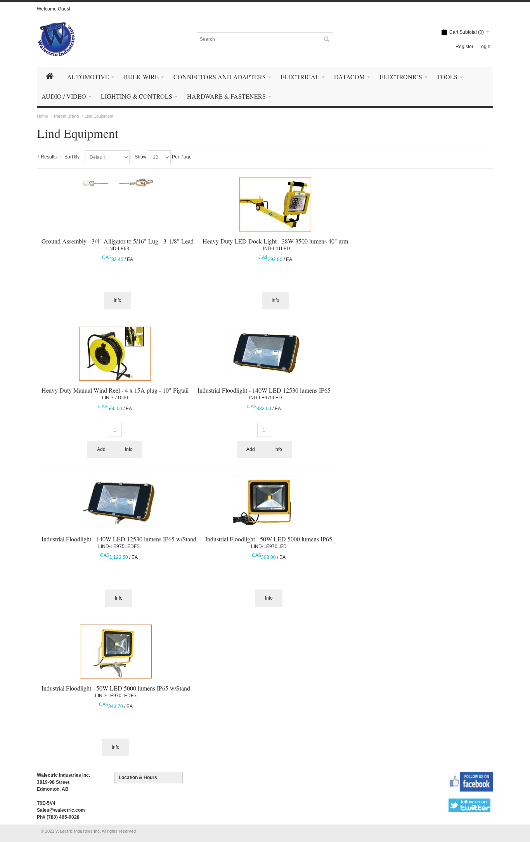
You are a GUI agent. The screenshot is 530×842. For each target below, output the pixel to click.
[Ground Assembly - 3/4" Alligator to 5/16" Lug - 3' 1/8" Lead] (118, 183)
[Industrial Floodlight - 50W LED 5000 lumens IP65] (268, 502)
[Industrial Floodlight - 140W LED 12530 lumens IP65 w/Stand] (119, 502)
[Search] (326, 39)
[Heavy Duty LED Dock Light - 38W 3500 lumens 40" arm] (275, 204)
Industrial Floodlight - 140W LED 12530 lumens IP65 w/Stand (119, 539)
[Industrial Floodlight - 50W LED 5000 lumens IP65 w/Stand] (116, 651)
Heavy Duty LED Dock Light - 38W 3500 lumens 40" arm (275, 241)
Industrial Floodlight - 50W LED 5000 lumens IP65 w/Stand (116, 688)
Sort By (72, 157)
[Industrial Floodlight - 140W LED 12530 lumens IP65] (264, 353)
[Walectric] (56, 39)
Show (141, 157)
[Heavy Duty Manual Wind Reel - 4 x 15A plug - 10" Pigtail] (115, 354)
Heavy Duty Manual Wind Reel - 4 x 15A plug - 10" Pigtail (115, 390)
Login (484, 46)
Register (464, 46)
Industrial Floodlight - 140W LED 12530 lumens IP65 (264, 390)
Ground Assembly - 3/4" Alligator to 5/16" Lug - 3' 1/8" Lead (118, 241)
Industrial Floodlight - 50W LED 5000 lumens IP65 (268, 539)
